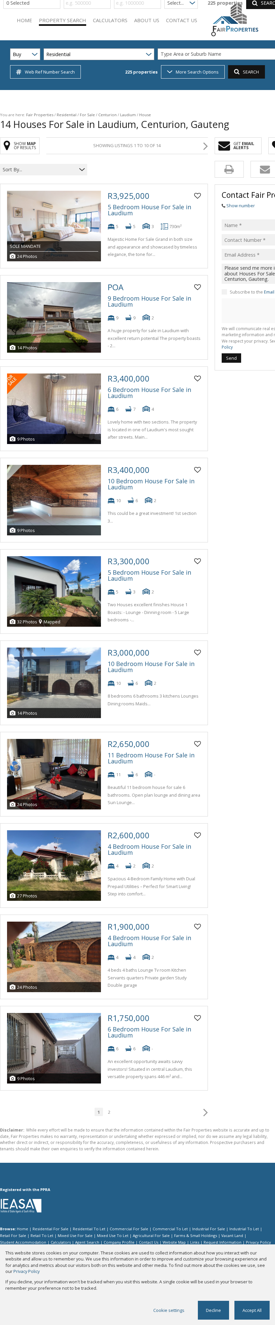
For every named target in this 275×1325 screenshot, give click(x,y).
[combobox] (39, 169)
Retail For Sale (13, 1235)
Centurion (107, 114)
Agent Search (87, 1242)
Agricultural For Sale (151, 1235)
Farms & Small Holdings (195, 1235)
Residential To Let (89, 1228)
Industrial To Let (244, 1228)
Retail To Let (42, 1235)
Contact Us (148, 1242)
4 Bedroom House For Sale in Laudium (149, 849)
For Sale (87, 114)
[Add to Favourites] (197, 195)
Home (22, 1228)
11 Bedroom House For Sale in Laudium (151, 758)
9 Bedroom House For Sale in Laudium (149, 301)
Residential (66, 114)
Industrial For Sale (208, 1228)
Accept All (252, 1310)
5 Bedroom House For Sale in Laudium (149, 210)
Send (231, 358)
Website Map (174, 1242)
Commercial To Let (170, 1228)
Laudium (128, 114)
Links (194, 1242)
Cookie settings (168, 1310)
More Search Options (197, 72)
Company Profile (119, 1242)
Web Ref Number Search (50, 72)
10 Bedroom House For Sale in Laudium (151, 484)
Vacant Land (232, 1235)
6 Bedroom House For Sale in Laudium (149, 393)
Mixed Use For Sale (75, 1235)
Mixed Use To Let (112, 1235)
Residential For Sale (50, 1228)
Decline (213, 1310)
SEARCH (251, 72)
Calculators (61, 1242)
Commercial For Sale (129, 1228)
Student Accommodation (23, 1242)
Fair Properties (39, 114)
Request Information (222, 1242)
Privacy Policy (258, 1242)
